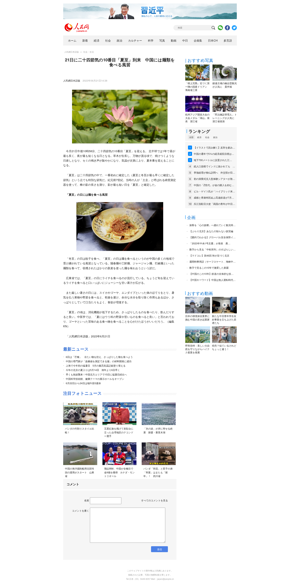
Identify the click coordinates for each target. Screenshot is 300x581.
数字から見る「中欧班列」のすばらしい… (212, 249)
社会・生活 (88, 51)
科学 (150, 40)
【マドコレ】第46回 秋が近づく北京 (209, 255)
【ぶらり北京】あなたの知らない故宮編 (211, 231)
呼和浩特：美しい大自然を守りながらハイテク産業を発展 (197, 349)
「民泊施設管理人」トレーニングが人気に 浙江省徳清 (224, 118)
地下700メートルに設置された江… (213, 160)
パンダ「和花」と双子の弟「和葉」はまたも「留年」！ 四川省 (158, 472)
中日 (185, 40)
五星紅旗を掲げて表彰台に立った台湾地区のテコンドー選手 (118, 432)
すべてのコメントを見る (154, 500)
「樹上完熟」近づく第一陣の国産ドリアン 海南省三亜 (197, 86)
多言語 (228, 40)
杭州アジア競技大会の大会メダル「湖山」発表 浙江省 (197, 118)
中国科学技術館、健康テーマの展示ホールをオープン (95, 378)
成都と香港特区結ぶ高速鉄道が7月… (214, 197)
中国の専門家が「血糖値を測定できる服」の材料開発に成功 (98, 361)
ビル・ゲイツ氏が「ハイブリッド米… (214, 191)
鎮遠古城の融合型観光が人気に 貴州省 (224, 84)
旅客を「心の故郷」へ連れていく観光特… (212, 225)
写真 (162, 40)
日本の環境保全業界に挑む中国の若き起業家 (197, 317)
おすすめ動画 (200, 293)
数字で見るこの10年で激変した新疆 (209, 267)
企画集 (198, 40)
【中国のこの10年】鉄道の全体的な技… (211, 273)
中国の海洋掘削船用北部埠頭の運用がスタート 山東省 (79, 472)
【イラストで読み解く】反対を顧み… (214, 147)
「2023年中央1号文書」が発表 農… (209, 243)
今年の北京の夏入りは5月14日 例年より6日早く (93, 370)
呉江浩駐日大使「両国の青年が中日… (214, 204)
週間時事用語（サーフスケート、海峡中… (212, 261)
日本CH (213, 40)
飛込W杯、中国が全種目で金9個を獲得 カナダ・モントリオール (119, 472)
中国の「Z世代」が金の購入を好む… (214, 185)
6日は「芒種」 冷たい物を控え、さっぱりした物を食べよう (99, 357)
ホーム (72, 40)
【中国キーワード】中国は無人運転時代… (212, 280)
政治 (119, 40)
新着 (85, 40)
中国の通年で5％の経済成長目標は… (214, 153)
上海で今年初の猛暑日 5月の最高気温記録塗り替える (96, 365)
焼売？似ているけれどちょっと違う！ (224, 347)
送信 (159, 549)
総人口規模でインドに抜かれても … (214, 166)
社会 (108, 40)
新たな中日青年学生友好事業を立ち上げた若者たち (224, 319)
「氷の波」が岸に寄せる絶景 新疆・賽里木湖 (158, 430)
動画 (173, 40)
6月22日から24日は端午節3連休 (83, 383)
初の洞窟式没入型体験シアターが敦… (214, 179)
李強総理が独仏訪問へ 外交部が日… (214, 172)
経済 (96, 40)
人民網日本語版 (71, 51)
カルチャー (135, 40)
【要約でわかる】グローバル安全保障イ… (212, 237)
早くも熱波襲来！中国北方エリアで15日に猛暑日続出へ (96, 374)
